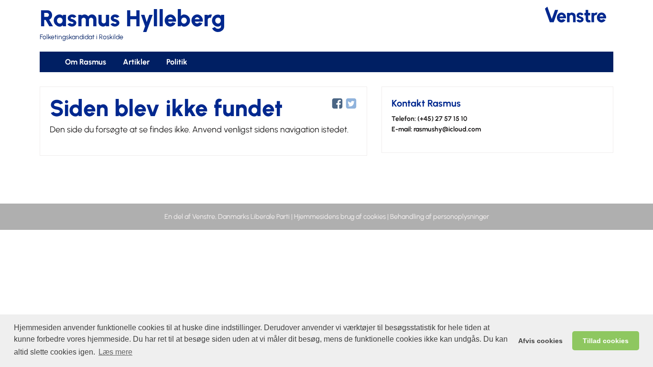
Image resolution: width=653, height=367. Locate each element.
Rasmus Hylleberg (133, 18)
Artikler (136, 61)
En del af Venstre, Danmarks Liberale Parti (227, 216)
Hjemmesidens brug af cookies (340, 216)
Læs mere (115, 352)
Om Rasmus (85, 61)
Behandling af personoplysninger (439, 216)
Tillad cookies (606, 341)
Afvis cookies (540, 341)
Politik (176, 61)
